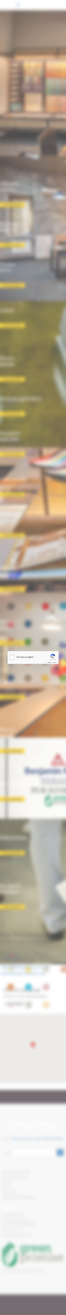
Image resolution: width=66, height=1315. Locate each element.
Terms (54, 662)
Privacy (49, 662)
